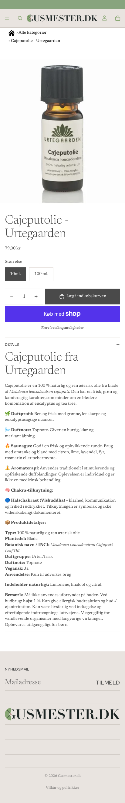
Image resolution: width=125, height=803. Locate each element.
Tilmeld (108, 682)
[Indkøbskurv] (117, 18)
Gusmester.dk (69, 776)
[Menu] (7, 18)
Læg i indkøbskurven (86, 296)
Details (12, 344)
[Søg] (20, 18)
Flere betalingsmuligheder (62, 328)
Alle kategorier (33, 33)
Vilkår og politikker (62, 788)
